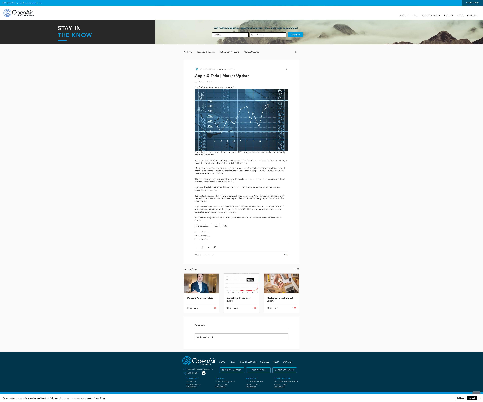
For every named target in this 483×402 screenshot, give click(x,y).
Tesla (225, 226)
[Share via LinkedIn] (208, 247)
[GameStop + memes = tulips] (241, 283)
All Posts (188, 52)
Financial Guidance (206, 52)
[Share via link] (214, 247)
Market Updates (251, 52)
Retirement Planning (229, 52)
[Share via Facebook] (196, 247)
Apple (216, 226)
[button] (460, 15)
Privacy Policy (99, 398)
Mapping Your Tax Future (200, 297)
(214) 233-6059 (8, 3)
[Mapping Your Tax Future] (201, 283)
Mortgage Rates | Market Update (280, 299)
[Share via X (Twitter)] (202, 247)
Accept (472, 398)
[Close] (479, 398)
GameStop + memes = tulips (239, 299)
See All (296, 269)
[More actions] (286, 69)
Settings (460, 398)
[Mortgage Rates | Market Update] (281, 283)
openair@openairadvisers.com (29, 3)
